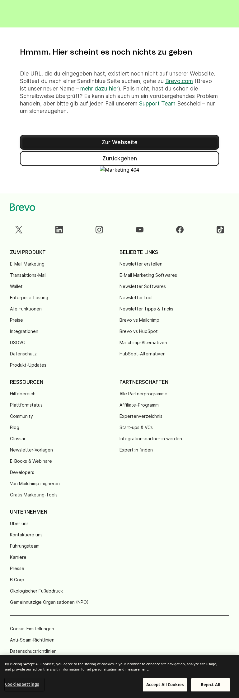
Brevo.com (179, 81)
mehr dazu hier (99, 88)
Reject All (210, 684)
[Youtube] (139, 229)
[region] (119, 676)
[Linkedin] (59, 229)
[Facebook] (180, 229)
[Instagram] (99, 229)
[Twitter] (18, 229)
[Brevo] (22, 207)
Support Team (157, 103)
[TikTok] (220, 229)
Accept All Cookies (165, 684)
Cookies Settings (22, 684)
